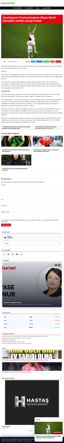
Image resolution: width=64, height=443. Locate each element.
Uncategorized (10, 13)
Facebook (39, 61)
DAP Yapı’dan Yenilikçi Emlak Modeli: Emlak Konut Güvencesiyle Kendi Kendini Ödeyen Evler (25, 336)
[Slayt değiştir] (29, 430)
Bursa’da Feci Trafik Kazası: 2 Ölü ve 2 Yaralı (13, 341)
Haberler (3, 13)
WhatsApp (46, 61)
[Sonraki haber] (59, 265)
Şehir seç (6, 240)
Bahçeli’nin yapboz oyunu (9, 339)
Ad (2, 199)
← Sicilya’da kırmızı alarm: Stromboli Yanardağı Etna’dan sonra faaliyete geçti (16, 127)
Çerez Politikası (46, 8)
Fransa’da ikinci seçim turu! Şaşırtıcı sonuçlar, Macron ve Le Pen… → (45, 127)
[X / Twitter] (8, 254)
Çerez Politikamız (27, 440)
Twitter (33, 61)
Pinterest (58, 61)
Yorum (3, 185)
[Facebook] (4, 254)
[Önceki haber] (56, 265)
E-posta (4, 205)
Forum (37, 8)
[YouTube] (17, 254)
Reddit (52, 61)
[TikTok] (21, 254)
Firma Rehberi (29, 8)
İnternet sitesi (5, 212)
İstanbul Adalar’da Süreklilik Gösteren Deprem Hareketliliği (17, 343)
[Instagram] (13, 254)
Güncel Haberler (17, 8)
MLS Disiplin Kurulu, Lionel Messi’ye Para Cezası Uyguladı (17, 338)
